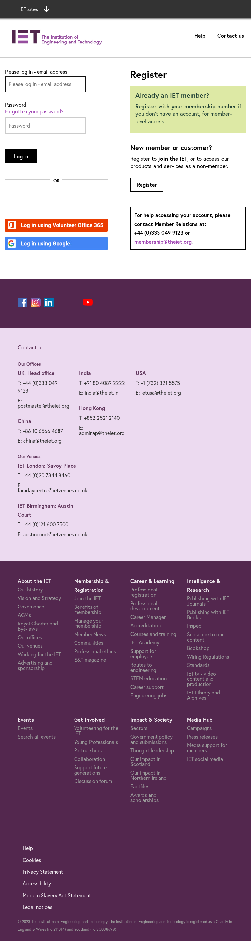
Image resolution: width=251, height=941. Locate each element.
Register (147, 184)
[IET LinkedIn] (49, 302)
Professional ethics (95, 651)
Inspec (194, 626)
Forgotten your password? (34, 111)
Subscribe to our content (205, 637)
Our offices (30, 637)
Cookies (32, 860)
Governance (31, 606)
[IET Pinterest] (62, 302)
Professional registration (143, 592)
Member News (90, 634)
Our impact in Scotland (145, 761)
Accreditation (145, 625)
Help (199, 35)
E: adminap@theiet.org (102, 430)
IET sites (28, 9)
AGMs (24, 615)
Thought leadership (152, 750)
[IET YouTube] (88, 304)
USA (141, 372)
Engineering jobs (148, 695)
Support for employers (143, 653)
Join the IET (87, 598)
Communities (88, 643)
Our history (30, 589)
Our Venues (29, 456)
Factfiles (139, 786)
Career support (147, 687)
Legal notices (37, 907)
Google (36, 244)
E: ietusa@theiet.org (158, 392)
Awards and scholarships (144, 797)
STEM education (148, 678)
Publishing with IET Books (208, 615)
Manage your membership (88, 623)
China (24, 421)
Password (15, 104)
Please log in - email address (36, 71)
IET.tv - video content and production (201, 678)
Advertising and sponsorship (35, 665)
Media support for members (207, 748)
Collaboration (89, 759)
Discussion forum (93, 781)
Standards (198, 665)
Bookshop (198, 648)
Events (25, 728)
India (85, 372)
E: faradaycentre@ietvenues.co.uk (52, 488)
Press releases (202, 736)
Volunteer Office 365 (52, 225)
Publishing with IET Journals (208, 601)
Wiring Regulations (208, 656)
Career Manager (148, 617)
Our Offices (29, 364)
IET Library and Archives (203, 695)
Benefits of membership (87, 609)
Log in (21, 156)
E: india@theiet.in (98, 392)
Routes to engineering (143, 667)
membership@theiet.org (163, 241)
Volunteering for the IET (96, 731)
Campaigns (199, 728)
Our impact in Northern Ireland (148, 775)
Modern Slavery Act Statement (57, 895)
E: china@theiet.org (40, 440)
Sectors (138, 728)
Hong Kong (92, 407)
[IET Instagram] (36, 302)
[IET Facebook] (22, 302)
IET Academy (144, 642)
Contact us (230, 35)
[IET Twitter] (75, 302)
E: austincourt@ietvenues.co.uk (52, 534)
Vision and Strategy (39, 598)
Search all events (37, 736)
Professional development (144, 606)
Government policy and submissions (151, 739)
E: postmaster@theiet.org (43, 403)
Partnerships (88, 750)
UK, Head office (36, 372)
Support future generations (90, 770)
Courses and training (153, 634)
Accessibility (37, 883)
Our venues (30, 645)
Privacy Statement (43, 871)
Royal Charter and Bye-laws (38, 626)
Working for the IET (39, 654)
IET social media (205, 759)
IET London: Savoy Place (47, 465)
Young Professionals (96, 742)
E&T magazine (90, 660)
